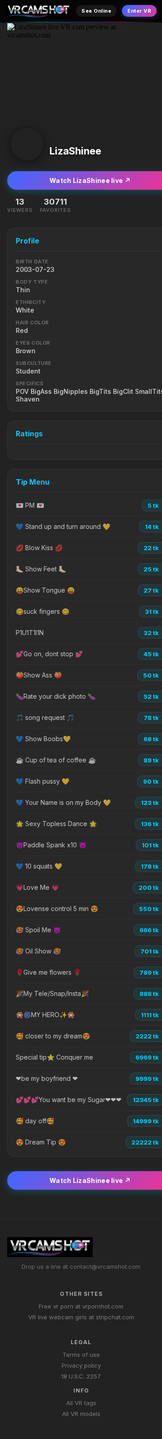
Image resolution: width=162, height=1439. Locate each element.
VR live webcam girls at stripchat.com (81, 1317)
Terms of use (81, 1354)
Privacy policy (81, 1365)
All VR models (81, 1413)
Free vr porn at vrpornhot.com (81, 1306)
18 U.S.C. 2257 (81, 1376)
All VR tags (81, 1402)
